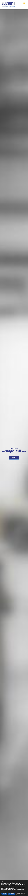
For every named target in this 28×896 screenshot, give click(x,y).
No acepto (11, 893)
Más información (21, 893)
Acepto (4, 893)
